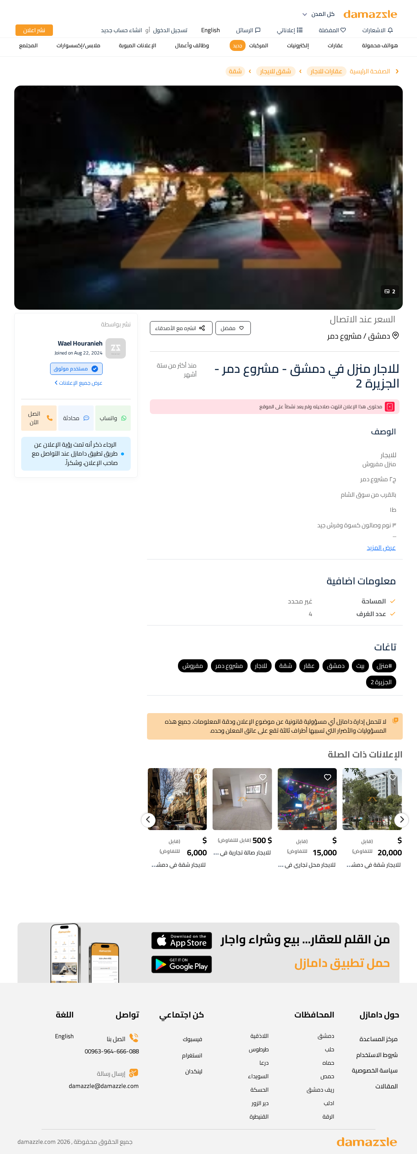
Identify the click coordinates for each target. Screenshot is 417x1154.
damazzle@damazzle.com (104, 1086)
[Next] (401, 820)
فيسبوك (192, 1039)
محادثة (71, 418)
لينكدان (193, 1071)
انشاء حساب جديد (121, 30)
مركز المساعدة (379, 1039)
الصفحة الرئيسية (370, 71)
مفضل (228, 328)
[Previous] (148, 820)
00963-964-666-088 (112, 1051)
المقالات (386, 1086)
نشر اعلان (34, 30)
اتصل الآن (34, 417)
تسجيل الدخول (170, 30)
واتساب (108, 418)
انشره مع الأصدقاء (175, 328)
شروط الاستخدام (377, 1055)
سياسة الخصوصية (375, 1070)
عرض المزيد (381, 548)
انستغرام (192, 1055)
